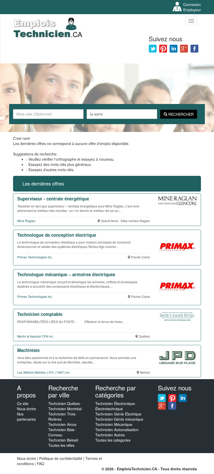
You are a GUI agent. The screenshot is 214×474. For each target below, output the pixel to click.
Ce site (22, 403)
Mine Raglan (26, 220)
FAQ (40, 463)
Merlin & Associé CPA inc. (35, 336)
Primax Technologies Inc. (35, 257)
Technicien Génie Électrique (118, 414)
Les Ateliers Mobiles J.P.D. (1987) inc (43, 372)
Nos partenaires (26, 416)
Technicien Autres (110, 434)
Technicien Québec (64, 403)
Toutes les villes (61, 445)
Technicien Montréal (65, 408)
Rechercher (180, 114)
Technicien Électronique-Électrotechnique (115, 406)
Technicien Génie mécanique (119, 419)
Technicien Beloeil (63, 440)
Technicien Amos (62, 424)
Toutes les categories (112, 440)
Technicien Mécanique (113, 424)
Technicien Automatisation (117, 429)
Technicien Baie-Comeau (62, 432)
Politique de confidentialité (60, 458)
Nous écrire (26, 408)
